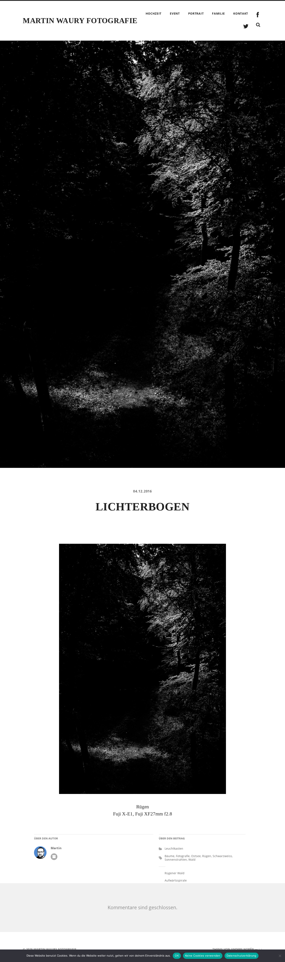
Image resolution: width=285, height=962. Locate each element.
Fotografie (183, 856)
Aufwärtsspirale (176, 880)
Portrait (196, 13)
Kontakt (240, 13)
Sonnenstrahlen (176, 860)
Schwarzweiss (222, 856)
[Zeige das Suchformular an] (258, 25)
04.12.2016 (142, 491)
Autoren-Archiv (54, 856)
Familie (218, 13)
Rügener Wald (174, 873)
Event (175, 13)
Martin (56, 848)
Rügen (206, 856)
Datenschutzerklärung (241, 955)
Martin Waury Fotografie (80, 20)
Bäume (169, 856)
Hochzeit (154, 13)
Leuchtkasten (174, 848)
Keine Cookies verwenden (202, 955)
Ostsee (196, 856)
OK (177, 955)
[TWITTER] (246, 26)
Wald (191, 860)
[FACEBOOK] (257, 15)
